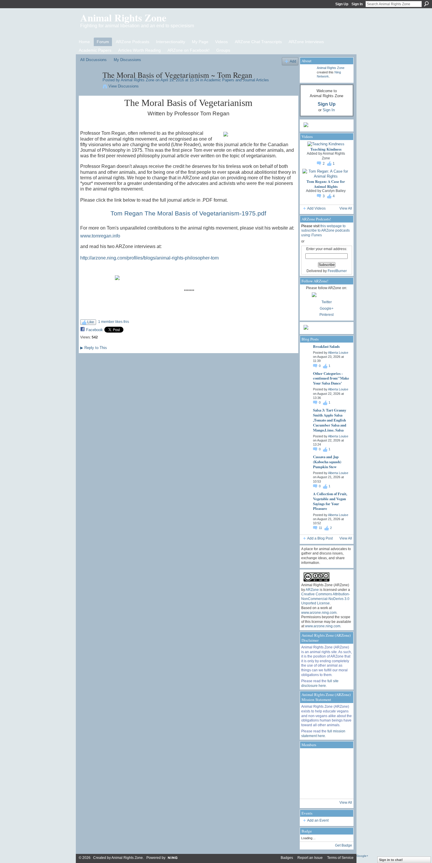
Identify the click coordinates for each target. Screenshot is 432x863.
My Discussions (127, 60)
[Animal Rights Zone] (89, 87)
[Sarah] (341, 789)
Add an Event (318, 820)
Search (426, 3)
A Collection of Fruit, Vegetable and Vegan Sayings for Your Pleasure (330, 501)
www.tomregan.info (100, 235)
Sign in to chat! (391, 860)
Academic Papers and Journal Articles (236, 80)
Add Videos (316, 208)
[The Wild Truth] (325, 789)
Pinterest (326, 315)
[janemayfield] (325, 773)
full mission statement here (323, 733)
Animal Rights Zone (123, 17)
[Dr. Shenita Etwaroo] (325, 758)
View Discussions (123, 86)
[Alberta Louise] (309, 758)
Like (90, 322)
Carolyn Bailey (334, 191)
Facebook (94, 330)
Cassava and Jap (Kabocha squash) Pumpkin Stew (327, 461)
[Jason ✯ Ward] (341, 773)
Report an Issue (310, 858)
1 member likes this (113, 322)
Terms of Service (340, 858)
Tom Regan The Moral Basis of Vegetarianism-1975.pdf (188, 213)
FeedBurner (337, 271)
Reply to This (93, 347)
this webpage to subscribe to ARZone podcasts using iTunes (325, 230)
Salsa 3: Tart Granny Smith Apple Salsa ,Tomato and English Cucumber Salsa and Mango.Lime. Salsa (329, 420)
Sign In (357, 4)
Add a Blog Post (320, 538)
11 (321, 528)
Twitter (327, 302)
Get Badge (343, 845)
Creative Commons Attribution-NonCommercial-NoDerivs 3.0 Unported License (325, 598)
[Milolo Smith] (309, 789)
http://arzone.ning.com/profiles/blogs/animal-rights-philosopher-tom (149, 257)
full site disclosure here (320, 683)
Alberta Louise (338, 352)
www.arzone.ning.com (318, 613)
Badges (287, 858)
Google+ (327, 308)
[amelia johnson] (309, 773)
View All (345, 208)
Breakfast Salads (326, 346)
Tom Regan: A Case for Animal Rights (326, 183)
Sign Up (341, 4)
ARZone (312, 590)
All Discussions (93, 60)
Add (293, 61)
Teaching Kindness (325, 149)
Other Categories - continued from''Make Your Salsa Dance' (331, 378)
